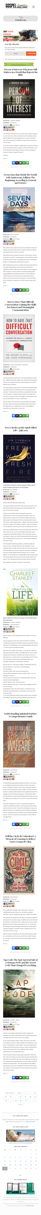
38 (20, 1097)
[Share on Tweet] (17, 163)
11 (10, 1161)
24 (5, 1168)
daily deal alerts (30, 1121)
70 (25, 1100)
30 (10, 1097)
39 (25, 1097)
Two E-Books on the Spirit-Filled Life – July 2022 (20, 429)
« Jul (20, 1175)
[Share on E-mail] (20, 163)
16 (36, 1161)
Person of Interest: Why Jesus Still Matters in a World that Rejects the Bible (21, 72)
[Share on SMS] (27, 163)
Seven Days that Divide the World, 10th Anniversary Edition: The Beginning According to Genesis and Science (20, 178)
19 (15, 1165)
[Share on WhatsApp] (24, 163)
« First (19, 1093)
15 (31, 1161)
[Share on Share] (13, 163)
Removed (16, 167)
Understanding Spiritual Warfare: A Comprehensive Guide (20, 715)
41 (35, 1097)
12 (15, 1161)
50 (15, 1100)
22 (31, 1165)
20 (5, 1097)
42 (6, 1100)
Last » (20, 1104)
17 (5, 1165)
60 (20, 1100)
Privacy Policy (30, 1205)
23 (36, 1165)
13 (20, 1161)
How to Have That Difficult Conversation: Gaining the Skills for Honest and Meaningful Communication (20, 306)
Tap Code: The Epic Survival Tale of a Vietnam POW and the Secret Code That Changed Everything (20, 962)
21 (25, 1165)
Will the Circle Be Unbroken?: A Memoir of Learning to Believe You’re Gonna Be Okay (20, 839)
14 (25, 1161)
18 (10, 1165)
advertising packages (26, 1143)
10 (34, 1093)
